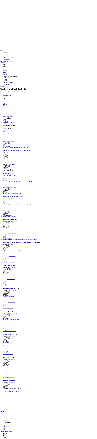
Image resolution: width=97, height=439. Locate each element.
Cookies (4, 428)
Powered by (6, 431)
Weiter (4, 103)
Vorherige (4, 98)
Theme (4, 425)
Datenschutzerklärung (6, 426)
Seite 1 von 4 (5, 105)
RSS (4, 429)
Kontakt (4, 427)
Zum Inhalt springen (4, 0)
